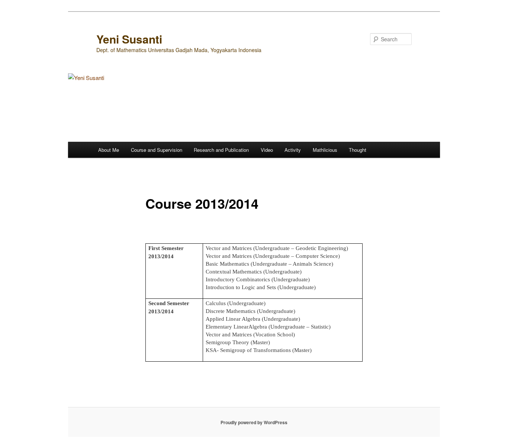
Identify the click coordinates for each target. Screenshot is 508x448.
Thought (357, 149)
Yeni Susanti (129, 39)
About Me (108, 149)
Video (267, 149)
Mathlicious (325, 149)
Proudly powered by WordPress (254, 422)
